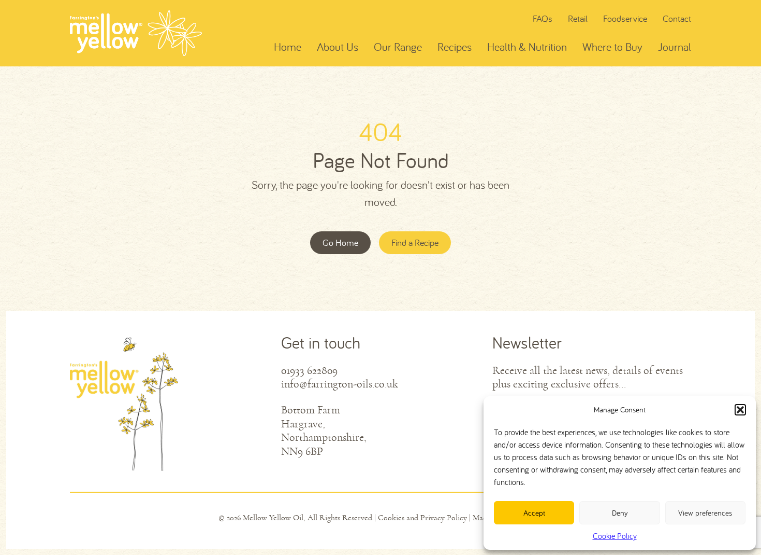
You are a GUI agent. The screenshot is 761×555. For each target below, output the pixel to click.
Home (287, 46)
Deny (620, 513)
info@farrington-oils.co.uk (339, 384)
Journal (674, 46)
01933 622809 (309, 371)
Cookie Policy (615, 536)
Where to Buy (612, 46)
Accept (534, 513)
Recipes (454, 46)
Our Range (398, 46)
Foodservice (625, 18)
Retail (578, 18)
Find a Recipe (414, 242)
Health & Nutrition (527, 46)
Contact (677, 18)
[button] (740, 410)
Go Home (340, 242)
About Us (337, 46)
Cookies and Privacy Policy (422, 517)
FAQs (542, 18)
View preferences (705, 513)
